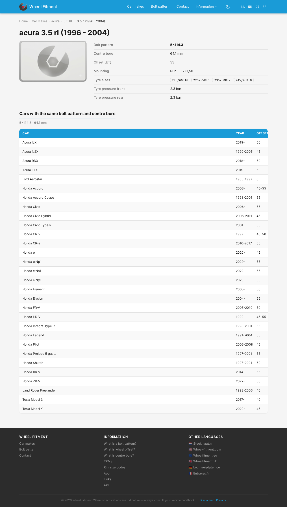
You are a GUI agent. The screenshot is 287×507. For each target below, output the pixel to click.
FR (264, 6)
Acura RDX (30, 161)
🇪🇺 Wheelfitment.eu (203, 455)
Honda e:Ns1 (31, 271)
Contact (182, 6)
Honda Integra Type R (38, 326)
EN (250, 6)
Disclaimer (207, 500)
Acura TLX (30, 170)
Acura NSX (30, 151)
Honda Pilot (30, 344)
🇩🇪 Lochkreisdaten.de (204, 467)
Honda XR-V (31, 372)
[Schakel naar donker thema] (227, 6)
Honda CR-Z (31, 243)
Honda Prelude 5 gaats (39, 353)
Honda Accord (32, 188)
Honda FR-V (31, 307)
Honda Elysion (32, 298)
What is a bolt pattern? (120, 443)
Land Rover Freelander (39, 390)
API (106, 485)
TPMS (108, 461)
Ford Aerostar (32, 179)
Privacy (221, 500)
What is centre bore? (119, 455)
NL (243, 6)
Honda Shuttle (32, 363)
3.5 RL (68, 21)
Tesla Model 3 (32, 399)
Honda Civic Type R (36, 225)
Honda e (28, 252)
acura (55, 21)
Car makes (135, 6)
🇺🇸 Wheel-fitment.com (205, 449)
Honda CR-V (31, 234)
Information (205, 7)
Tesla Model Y (32, 409)
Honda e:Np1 (32, 261)
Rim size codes (114, 467)
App (106, 473)
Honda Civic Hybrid (36, 216)
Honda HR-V (31, 317)
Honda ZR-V (31, 381)
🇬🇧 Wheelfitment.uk (203, 461)
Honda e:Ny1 (31, 280)
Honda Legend (33, 335)
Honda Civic (31, 207)
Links (107, 479)
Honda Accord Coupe (38, 197)
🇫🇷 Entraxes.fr (199, 473)
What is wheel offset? (119, 449)
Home (23, 21)
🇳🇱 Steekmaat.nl (200, 443)
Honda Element (33, 289)
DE (257, 6)
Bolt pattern (160, 6)
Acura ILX (29, 142)
